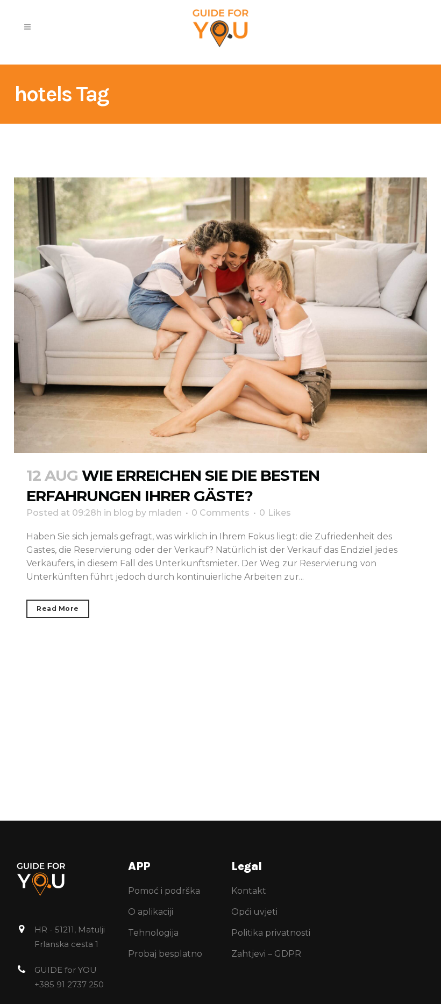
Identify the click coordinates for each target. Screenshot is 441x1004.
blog (123, 513)
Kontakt (248, 891)
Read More (58, 608)
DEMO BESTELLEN (328, 54)
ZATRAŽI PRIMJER (327, 11)
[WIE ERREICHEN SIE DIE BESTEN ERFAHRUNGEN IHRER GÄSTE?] (220, 315)
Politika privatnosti (270, 933)
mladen (165, 513)
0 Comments (220, 513)
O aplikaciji (150, 912)
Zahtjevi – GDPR (266, 954)
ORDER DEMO (315, 32)
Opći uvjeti (254, 912)
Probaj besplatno (165, 954)
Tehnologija (153, 933)
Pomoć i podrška (164, 891)
